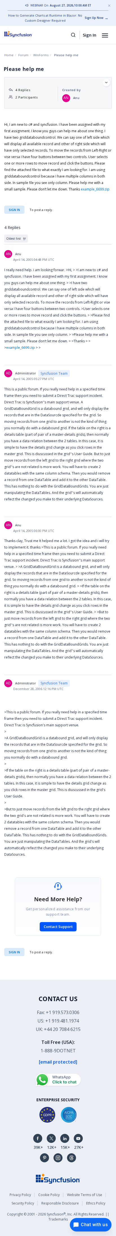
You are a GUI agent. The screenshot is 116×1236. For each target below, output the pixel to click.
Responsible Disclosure (60, 1203)
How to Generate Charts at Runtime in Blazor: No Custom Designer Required (45, 18)
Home (9, 55)
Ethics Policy (95, 1203)
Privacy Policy (20, 1194)
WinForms (40, 55)
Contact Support (58, 926)
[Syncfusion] (58, 1178)
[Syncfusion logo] (24, 34)
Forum (23, 55)
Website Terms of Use (84, 1194)
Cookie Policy (49, 1194)
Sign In (89, 35)
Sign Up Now (94, 18)
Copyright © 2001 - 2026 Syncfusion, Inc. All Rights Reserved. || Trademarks (58, 1217)
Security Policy (23, 1203)
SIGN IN (14, 952)
